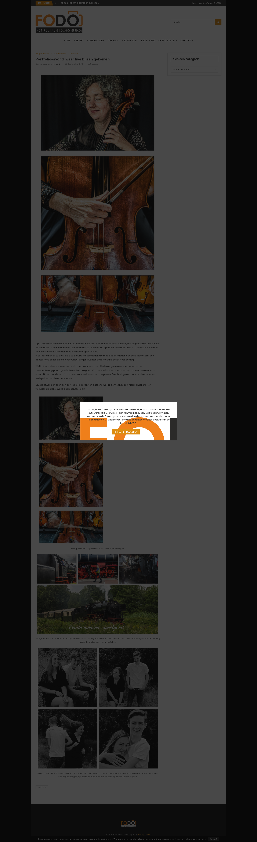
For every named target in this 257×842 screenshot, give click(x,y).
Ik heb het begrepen (126, 431)
